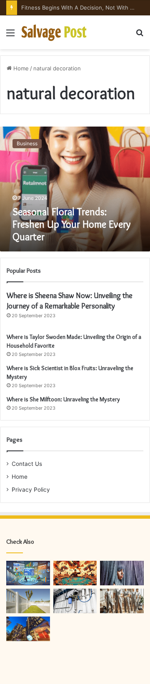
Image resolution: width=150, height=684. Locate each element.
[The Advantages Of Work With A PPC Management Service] (28, 573)
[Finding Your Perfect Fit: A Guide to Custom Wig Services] (122, 573)
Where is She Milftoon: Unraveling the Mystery (63, 399)
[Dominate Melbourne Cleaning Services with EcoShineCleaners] (122, 601)
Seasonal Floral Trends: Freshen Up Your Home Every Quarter (71, 224)
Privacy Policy (31, 489)
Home (20, 68)
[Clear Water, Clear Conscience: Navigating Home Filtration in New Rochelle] (75, 601)
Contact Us (27, 463)
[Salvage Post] (54, 32)
